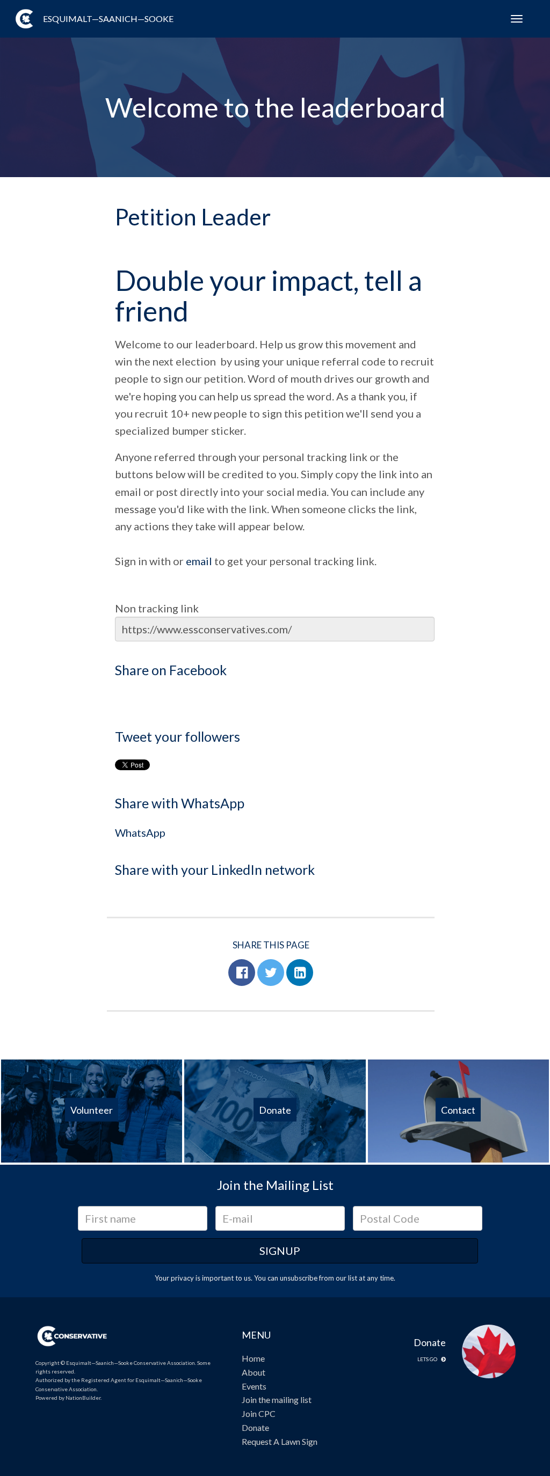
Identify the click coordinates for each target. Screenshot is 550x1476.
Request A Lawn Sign (279, 1441)
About (253, 1372)
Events (254, 1386)
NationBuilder (83, 1397)
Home (253, 1358)
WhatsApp (140, 832)
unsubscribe (298, 1278)
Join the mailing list (277, 1399)
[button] (241, 972)
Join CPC (259, 1413)
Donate (255, 1427)
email (199, 560)
